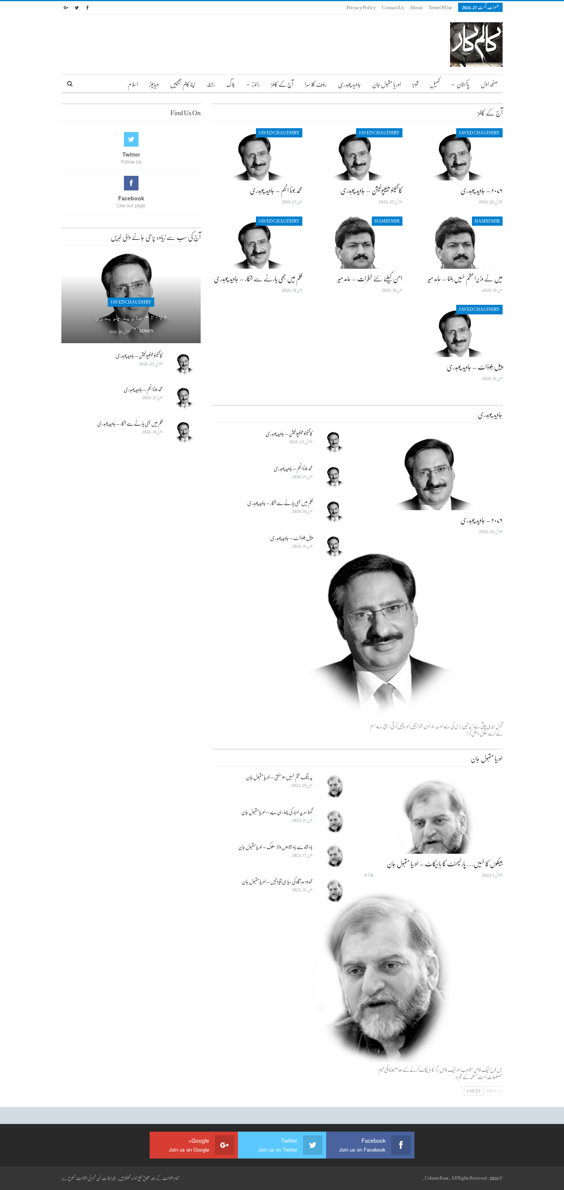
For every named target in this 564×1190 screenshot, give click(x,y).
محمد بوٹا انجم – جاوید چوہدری (276, 190)
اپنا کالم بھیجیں (182, 83)
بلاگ (230, 83)
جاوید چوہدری (349, 83)
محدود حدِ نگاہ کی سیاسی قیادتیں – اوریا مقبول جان (277, 881)
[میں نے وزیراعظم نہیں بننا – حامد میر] (458, 243)
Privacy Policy (361, 7)
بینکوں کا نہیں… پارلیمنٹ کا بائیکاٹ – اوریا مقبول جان (445, 863)
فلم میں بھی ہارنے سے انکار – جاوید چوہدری (258, 278)
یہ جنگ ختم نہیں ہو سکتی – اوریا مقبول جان (279, 776)
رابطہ (210, 83)
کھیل (435, 83)
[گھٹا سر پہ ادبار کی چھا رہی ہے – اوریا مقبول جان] (334, 820)
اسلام (133, 83)
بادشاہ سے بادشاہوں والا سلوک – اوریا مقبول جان (275, 846)
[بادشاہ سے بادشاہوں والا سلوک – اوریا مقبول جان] (334, 855)
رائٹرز (256, 83)
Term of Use (440, 7)
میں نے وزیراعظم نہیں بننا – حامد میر (465, 278)
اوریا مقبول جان (386, 83)
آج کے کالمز (282, 83)
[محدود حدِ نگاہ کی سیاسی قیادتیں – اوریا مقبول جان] (334, 890)
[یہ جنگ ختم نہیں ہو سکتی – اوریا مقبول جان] (334, 786)
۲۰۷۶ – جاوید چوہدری (481, 190)
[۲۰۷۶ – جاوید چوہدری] (458, 154)
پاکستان (463, 83)
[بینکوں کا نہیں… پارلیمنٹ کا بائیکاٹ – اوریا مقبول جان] (433, 814)
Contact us (393, 7)
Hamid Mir (487, 221)
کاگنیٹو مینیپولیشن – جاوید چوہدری (371, 190)
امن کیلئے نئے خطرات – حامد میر (369, 278)
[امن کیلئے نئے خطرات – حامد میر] (357, 243)
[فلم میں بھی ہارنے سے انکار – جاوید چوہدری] (257, 243)
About (416, 7)
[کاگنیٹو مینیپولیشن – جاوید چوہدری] (357, 154)
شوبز (415, 83)
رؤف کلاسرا (316, 83)
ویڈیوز (154, 83)
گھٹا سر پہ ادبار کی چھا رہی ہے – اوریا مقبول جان (277, 811)
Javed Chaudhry (479, 132)
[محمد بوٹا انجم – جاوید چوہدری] (257, 154)
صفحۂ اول (489, 83)
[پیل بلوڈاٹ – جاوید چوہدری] (458, 331)
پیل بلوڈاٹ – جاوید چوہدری (475, 366)
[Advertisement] (131, 571)
